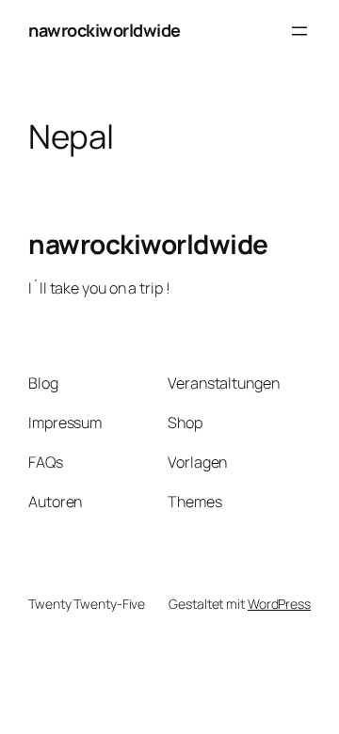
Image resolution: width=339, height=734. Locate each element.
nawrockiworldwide (104, 30)
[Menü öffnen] (299, 31)
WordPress (279, 604)
